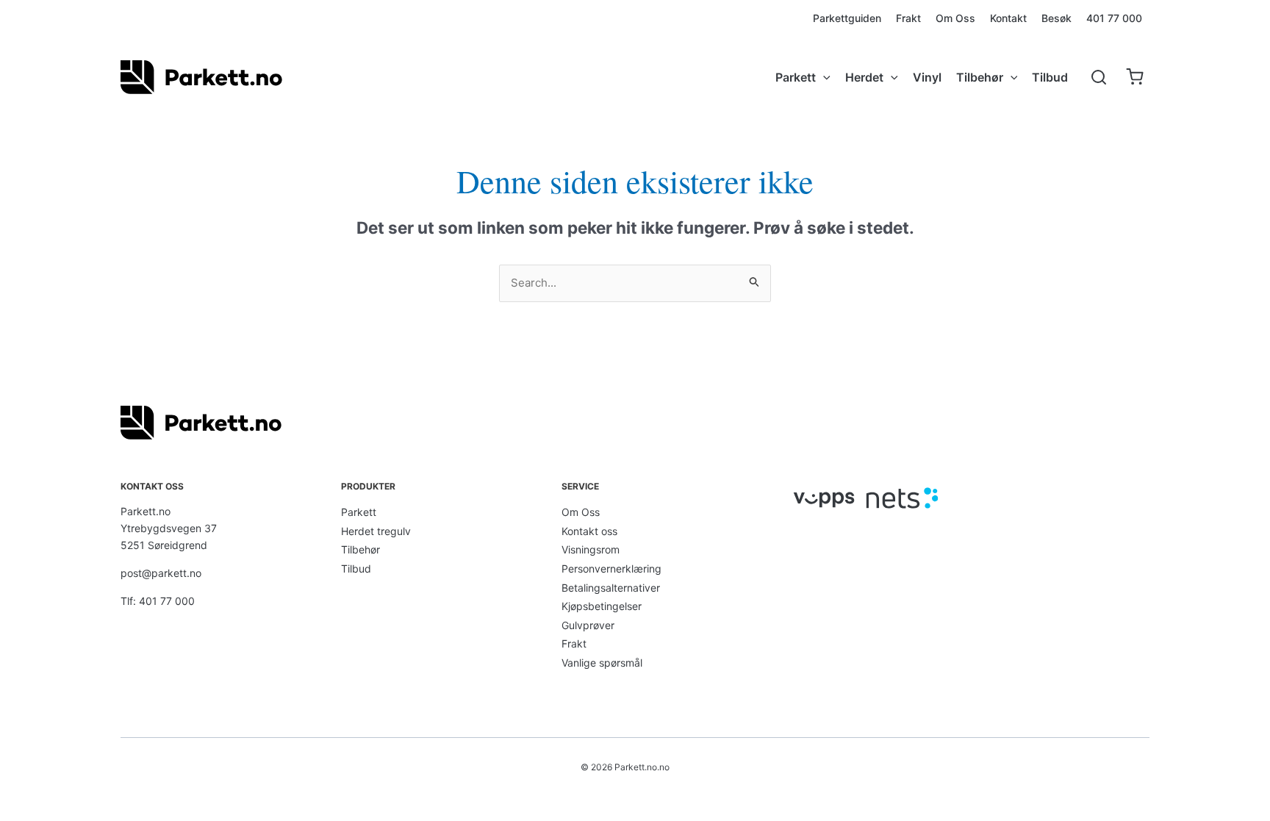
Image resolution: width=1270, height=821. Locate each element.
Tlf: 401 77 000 (158, 601)
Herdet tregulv (376, 531)
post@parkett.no (161, 573)
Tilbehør (360, 549)
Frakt (574, 643)
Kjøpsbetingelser (602, 606)
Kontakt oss (589, 531)
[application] (823, 77)
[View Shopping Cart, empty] (1134, 77)
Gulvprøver (588, 625)
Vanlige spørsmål (602, 662)
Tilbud (356, 568)
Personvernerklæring (611, 568)
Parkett (358, 512)
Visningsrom (591, 549)
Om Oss (581, 512)
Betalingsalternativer (611, 587)
